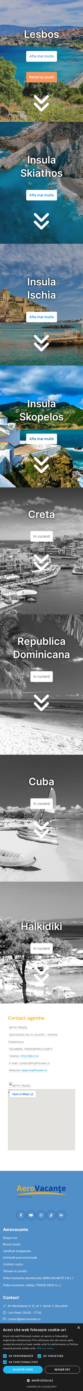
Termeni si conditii (15, 1271)
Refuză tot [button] (62, 1369)
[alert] (41, 1357)
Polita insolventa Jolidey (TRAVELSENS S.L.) (32, 1285)
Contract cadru (13, 1264)
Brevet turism (12, 1244)
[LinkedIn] (61, 1215)
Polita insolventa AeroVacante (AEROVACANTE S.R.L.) (38, 1278)
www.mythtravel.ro (34, 1070)
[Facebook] (21, 1215)
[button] (41, 536)
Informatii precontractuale (20, 1257)
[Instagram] (41, 1215)
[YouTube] (31, 1215)
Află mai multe (45, 1348)
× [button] (78, 1327)
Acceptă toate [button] (23, 1369)
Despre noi (10, 1237)
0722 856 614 (29, 1056)
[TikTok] (51, 1215)
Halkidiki (41, 926)
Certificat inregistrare (17, 1251)
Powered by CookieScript (42, 1386)
